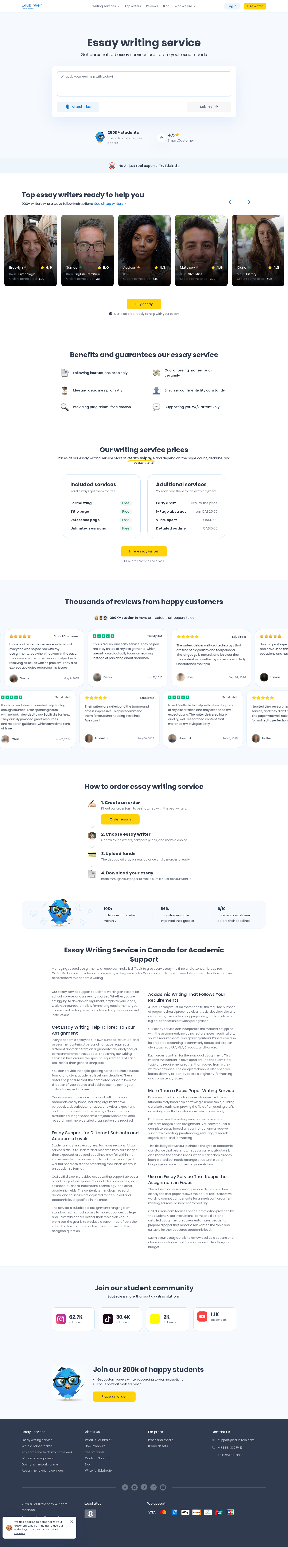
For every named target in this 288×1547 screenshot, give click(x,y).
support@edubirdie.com (236, 1440)
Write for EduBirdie (98, 1470)
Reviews (152, 6)
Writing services (104, 6)
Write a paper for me (37, 1446)
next (248, 202)
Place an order (114, 1396)
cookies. (19, 1533)
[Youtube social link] (134, 1487)
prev (231, 202)
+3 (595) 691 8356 (230, 1455)
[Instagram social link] (153, 1487)
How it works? (95, 1446)
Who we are (183, 6)
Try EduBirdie (169, 165)
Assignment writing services (43, 1470)
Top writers (133, 6)
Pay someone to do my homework (47, 1452)
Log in (232, 6)
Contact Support (97, 1458)
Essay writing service (37, 1440)
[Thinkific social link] (163, 1487)
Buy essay (144, 304)
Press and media (161, 1440)
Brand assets (158, 1446)
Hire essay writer (144, 551)
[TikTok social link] (144, 1487)
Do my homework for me (40, 1464)
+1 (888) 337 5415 (230, 1447)
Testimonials (94, 1452)
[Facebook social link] (125, 1487)
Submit (206, 106)
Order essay (120, 819)
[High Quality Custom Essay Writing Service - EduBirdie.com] (90, 1514)
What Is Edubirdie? (98, 1440)
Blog (166, 6)
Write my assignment (38, 1458)
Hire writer (255, 6)
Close (70, 1523)
